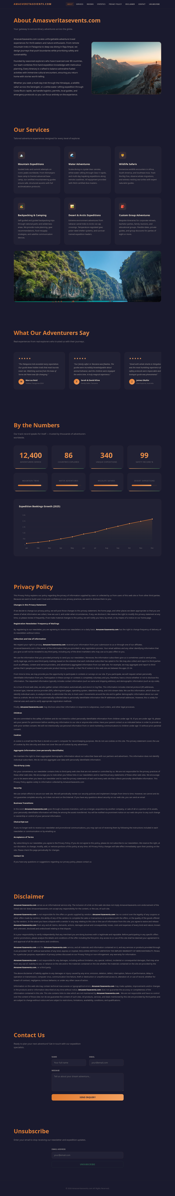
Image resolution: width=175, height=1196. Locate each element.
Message (56, 1070)
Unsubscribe (154, 4)
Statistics (101, 4)
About (70, 4)
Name (54, 1057)
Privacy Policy (115, 4)
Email (92, 1057)
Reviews (90, 4)
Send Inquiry (88, 1097)
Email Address (59, 1149)
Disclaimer (130, 4)
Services (79, 4)
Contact (142, 4)
